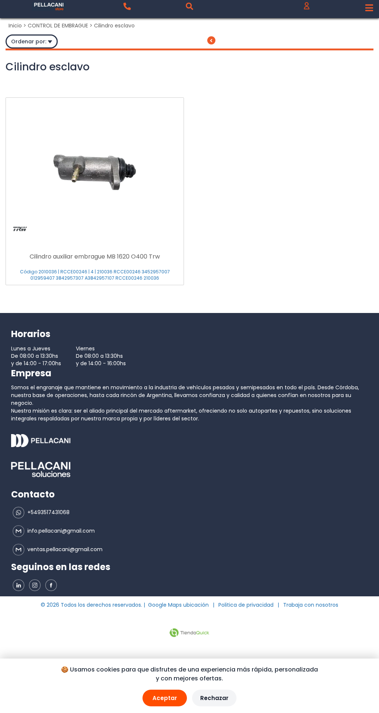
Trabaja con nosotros (310, 605)
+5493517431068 (48, 512)
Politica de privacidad (246, 605)
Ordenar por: (29, 41)
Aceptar (164, 698)
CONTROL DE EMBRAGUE (58, 25)
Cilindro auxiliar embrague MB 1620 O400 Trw (95, 256)
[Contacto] (127, 6)
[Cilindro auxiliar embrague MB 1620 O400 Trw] (95, 168)
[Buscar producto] (189, 6)
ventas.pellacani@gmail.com (64, 549)
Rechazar (214, 698)
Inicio (15, 25)
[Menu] (369, 8)
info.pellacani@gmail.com (60, 530)
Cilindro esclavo (114, 25)
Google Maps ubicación (178, 605)
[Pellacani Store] (49, 6)
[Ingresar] (306, 8)
